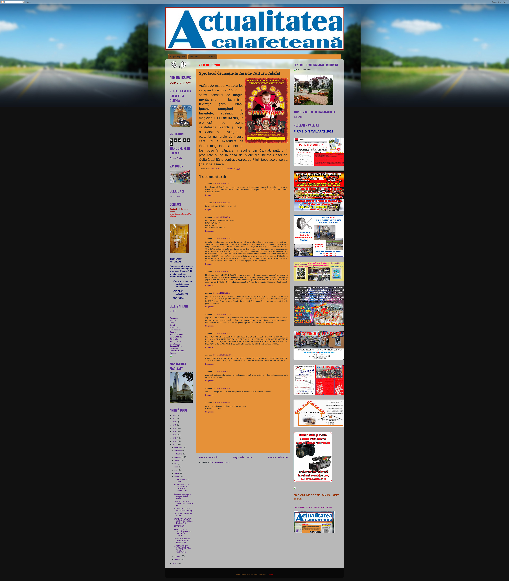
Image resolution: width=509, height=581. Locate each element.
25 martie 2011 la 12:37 (222, 388)
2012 (174, 441)
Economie (174, 327)
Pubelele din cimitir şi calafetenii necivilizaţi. (183, 509)
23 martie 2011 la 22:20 (222, 355)
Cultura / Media (176, 337)
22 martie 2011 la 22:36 (222, 203)
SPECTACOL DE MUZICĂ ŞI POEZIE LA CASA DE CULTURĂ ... (183, 532)
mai (176, 470)
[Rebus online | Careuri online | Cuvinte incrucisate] (171, 356)
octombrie (178, 454)
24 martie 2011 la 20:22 (222, 372)
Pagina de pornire (177, 57)
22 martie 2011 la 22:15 (222, 184)
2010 (174, 563)
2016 (174, 428)
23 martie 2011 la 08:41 (222, 217)
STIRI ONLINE (175, 196)
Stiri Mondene (175, 330)
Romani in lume (176, 334)
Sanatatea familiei (177, 351)
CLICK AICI (298, 117)
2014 (174, 435)
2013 (174, 438)
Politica (173, 320)
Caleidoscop (175, 344)
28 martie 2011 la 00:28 (222, 403)
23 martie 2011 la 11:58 (221, 272)
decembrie (178, 447)
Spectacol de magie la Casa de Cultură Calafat (182, 496)
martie (177, 477)
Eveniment (174, 318)
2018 (174, 422)
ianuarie (177, 559)
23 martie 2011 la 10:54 (222, 239)
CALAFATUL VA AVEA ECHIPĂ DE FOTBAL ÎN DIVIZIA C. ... (183, 521)
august (177, 460)
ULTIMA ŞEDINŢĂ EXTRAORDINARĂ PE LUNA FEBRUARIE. (182, 549)
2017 (174, 425)
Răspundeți (209, 195)
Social (172, 325)
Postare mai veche (278, 457)
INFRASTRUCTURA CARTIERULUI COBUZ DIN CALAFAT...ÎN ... (181, 488)
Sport (172, 323)
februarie (178, 556)
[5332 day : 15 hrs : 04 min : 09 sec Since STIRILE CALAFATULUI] (181, 126)
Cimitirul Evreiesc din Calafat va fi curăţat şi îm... (183, 503)
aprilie (176, 473)
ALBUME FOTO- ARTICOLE (202, 57)
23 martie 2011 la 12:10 (222, 293)
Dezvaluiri (174, 349)
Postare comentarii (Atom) (220, 462)
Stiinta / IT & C (176, 342)
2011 (174, 445)
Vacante (173, 353)
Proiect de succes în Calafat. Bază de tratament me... (182, 541)
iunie (176, 467)
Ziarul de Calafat (176, 158)
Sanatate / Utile (176, 346)
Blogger (270, 574)
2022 (174, 419)
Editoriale (174, 339)
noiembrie (178, 451)
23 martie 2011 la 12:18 (222, 314)
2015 (174, 432)
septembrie (178, 457)
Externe (173, 332)
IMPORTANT (179, 526)
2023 (174, 415)
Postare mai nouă (208, 457)
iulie (176, 464)
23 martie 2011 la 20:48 (222, 334)
